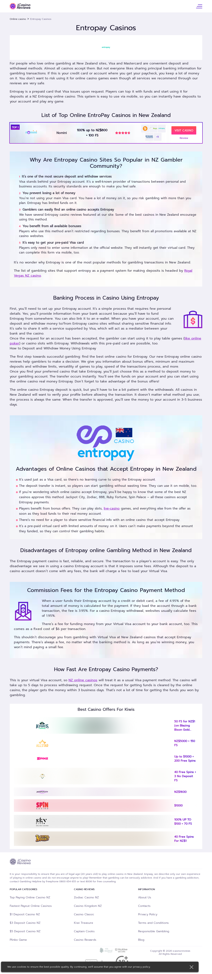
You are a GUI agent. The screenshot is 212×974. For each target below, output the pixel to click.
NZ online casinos (83, 680)
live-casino (112, 508)
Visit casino (184, 130)
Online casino (18, 19)
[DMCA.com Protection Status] (90, 950)
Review (184, 138)
